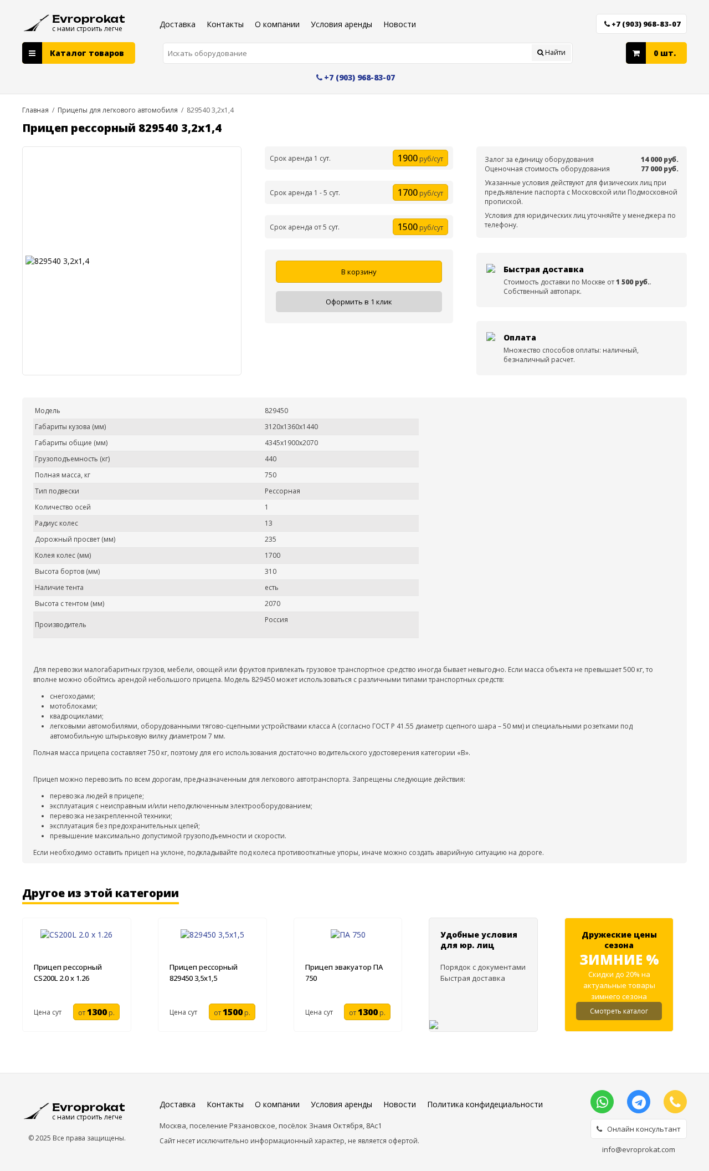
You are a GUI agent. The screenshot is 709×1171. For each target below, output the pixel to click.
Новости (399, 24)
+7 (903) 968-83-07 (646, 24)
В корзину (359, 272)
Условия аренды (341, 24)
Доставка (178, 24)
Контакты (225, 24)
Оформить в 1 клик (359, 302)
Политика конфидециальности (485, 1104)
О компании (277, 24)
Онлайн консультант (641, 1129)
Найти (554, 52)
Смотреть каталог (619, 1011)
